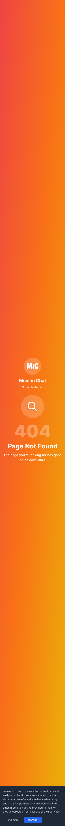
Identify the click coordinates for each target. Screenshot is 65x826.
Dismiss (32, 819)
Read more (12, 819)
